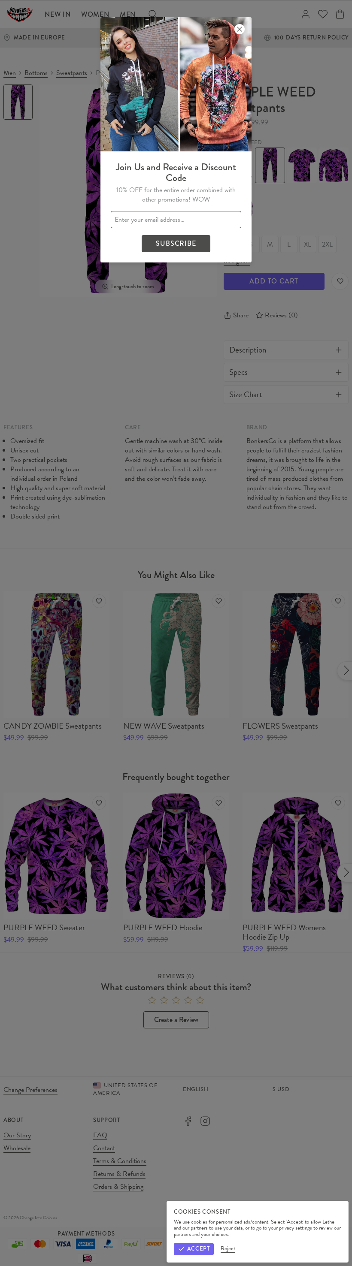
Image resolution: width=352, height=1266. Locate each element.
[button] (176, 633)
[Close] (239, 29)
